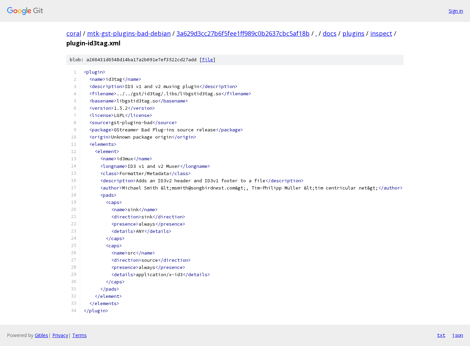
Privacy (60, 335)
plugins (353, 33)
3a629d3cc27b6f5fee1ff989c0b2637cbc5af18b (243, 33)
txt (441, 335)
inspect (381, 33)
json (457, 335)
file (207, 60)
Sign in (456, 11)
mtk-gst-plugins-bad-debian (129, 33)
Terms (79, 335)
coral (73, 33)
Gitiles (41, 335)
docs (330, 33)
